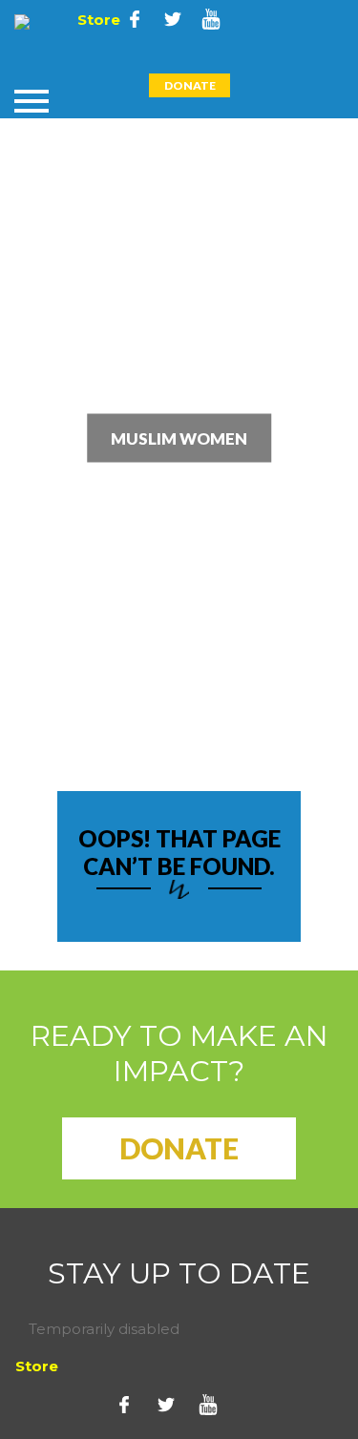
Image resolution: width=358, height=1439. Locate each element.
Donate (190, 85)
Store (96, 19)
